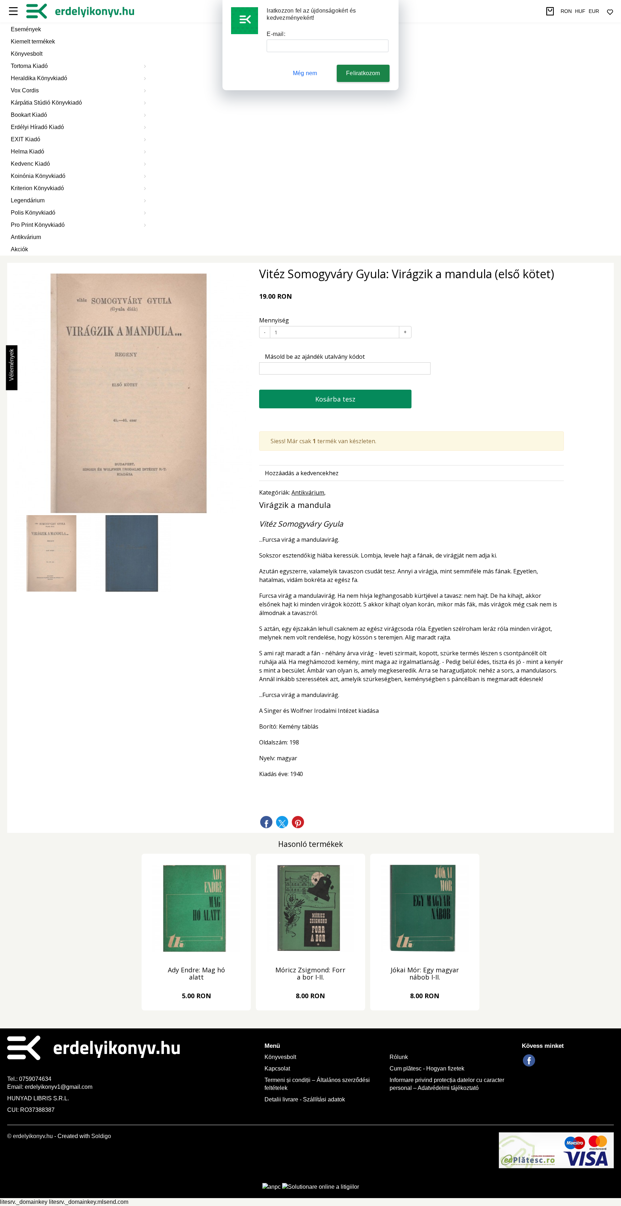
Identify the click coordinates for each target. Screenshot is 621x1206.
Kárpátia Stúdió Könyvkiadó (46, 103)
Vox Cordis (25, 90)
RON (566, 11)
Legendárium (28, 200)
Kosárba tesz (335, 399)
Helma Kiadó (27, 151)
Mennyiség (274, 320)
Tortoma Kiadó (29, 66)
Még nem (305, 73)
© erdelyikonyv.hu (30, 1136)
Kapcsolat (277, 1068)
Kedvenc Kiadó (30, 164)
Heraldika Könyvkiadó (39, 78)
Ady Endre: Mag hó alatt (196, 974)
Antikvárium (26, 237)
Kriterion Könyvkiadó (37, 188)
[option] (132, 393)
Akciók (19, 249)
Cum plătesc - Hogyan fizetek (427, 1068)
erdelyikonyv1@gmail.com (58, 1087)
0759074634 (36, 1079)
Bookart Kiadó (29, 115)
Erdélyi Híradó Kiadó (37, 127)
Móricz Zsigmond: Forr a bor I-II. (310, 974)
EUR (594, 11)
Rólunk (399, 1057)
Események (26, 29)
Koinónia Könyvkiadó (38, 176)
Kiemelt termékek (33, 41)
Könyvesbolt (26, 54)
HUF (580, 11)
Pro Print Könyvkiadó (38, 225)
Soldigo (101, 1136)
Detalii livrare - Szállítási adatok (304, 1099)
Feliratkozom (363, 73)
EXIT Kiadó (25, 139)
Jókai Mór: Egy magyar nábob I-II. (425, 974)
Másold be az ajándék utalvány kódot (314, 357)
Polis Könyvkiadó (33, 213)
